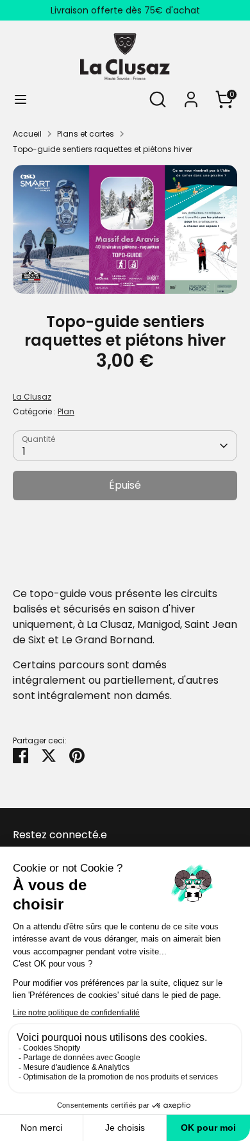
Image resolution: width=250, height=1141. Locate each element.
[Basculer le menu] (20, 99)
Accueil (27, 133)
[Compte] (191, 94)
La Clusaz (32, 396)
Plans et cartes (85, 133)
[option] (125, 229)
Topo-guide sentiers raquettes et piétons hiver (102, 149)
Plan (66, 411)
